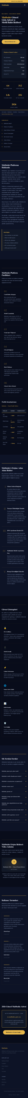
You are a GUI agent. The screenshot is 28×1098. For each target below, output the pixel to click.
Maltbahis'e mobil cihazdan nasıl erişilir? (14, 776)
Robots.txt (4, 1082)
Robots (14, 1094)
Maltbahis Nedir (5, 1061)
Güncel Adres (7, 146)
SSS (3, 1068)
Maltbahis (5, 5)
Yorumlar (4, 1071)
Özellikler (15, 112)
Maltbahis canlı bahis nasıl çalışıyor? (14, 820)
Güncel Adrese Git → (11, 41)
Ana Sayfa (4, 112)
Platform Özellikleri (8, 126)
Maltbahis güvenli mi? (14, 791)
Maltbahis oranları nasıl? (14, 786)
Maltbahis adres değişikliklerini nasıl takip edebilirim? (14, 804)
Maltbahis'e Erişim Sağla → (14, 1032)
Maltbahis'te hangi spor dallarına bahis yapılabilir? (14, 797)
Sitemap (3, 1079)
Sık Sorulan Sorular (8, 136)
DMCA (3, 1084)
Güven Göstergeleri (8, 133)
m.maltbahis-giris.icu (14, 1017)
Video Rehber (7, 140)
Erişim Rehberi (21, 112)
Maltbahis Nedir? (8, 123)
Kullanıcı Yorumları (8, 143)
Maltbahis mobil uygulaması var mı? (14, 815)
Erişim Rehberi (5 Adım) (9, 130)
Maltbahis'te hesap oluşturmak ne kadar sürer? (14, 810)
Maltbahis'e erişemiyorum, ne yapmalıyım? (14, 781)
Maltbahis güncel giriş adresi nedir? (14, 771)
